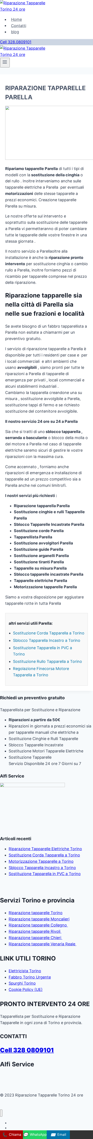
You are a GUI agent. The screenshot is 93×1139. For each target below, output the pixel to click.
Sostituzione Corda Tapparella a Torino (48, 633)
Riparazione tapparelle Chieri (35, 937)
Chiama (11, 1134)
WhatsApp (35, 1134)
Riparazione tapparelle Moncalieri (39, 919)
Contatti (18, 25)
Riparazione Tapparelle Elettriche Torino (45, 848)
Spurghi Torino (22, 983)
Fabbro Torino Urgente (30, 977)
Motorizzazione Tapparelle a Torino (41, 861)
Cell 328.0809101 (15, 42)
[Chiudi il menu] (1, 1113)
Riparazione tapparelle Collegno (38, 925)
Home (16, 19)
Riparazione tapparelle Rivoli (35, 931)
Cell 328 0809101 (27, 1050)
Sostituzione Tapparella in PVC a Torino (45, 873)
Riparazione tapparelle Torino (36, 912)
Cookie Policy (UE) (26, 989)
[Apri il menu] (5, 62)
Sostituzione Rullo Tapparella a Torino (47, 661)
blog (15, 31)
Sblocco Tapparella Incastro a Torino (46, 640)
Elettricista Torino (25, 971)
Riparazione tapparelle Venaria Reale (42, 944)
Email (58, 1134)
